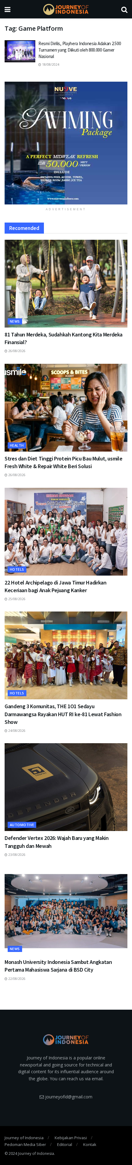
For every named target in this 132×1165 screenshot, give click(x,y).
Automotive (22, 824)
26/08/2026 (16, 351)
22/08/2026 (16, 979)
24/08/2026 (16, 730)
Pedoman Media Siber (25, 1144)
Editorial (64, 1144)
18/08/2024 (50, 64)
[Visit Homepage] (66, 9)
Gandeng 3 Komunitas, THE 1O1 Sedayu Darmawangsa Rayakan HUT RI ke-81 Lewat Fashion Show (63, 714)
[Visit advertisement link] (66, 143)
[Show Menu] (7, 9)
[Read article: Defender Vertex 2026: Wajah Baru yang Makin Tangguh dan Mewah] (66, 787)
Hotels (17, 569)
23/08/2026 (16, 854)
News (15, 321)
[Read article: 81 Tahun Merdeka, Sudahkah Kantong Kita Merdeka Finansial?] (66, 284)
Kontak (89, 1144)
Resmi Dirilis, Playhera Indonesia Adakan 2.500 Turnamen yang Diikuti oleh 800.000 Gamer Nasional (79, 50)
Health (17, 445)
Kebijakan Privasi (71, 1137)
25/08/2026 (16, 599)
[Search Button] (124, 9)
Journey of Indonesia (24, 1137)
